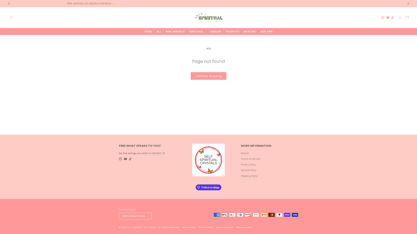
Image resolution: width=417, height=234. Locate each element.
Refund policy (189, 227)
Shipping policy (244, 227)
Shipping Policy (249, 176)
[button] (11, 17)
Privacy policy (206, 227)
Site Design (150, 227)
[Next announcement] (408, 3)
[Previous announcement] (8, 3)
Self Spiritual (134, 227)
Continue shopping (209, 76)
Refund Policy (248, 170)
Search (245, 153)
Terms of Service (250, 159)
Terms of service (224, 227)
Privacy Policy (248, 164)
